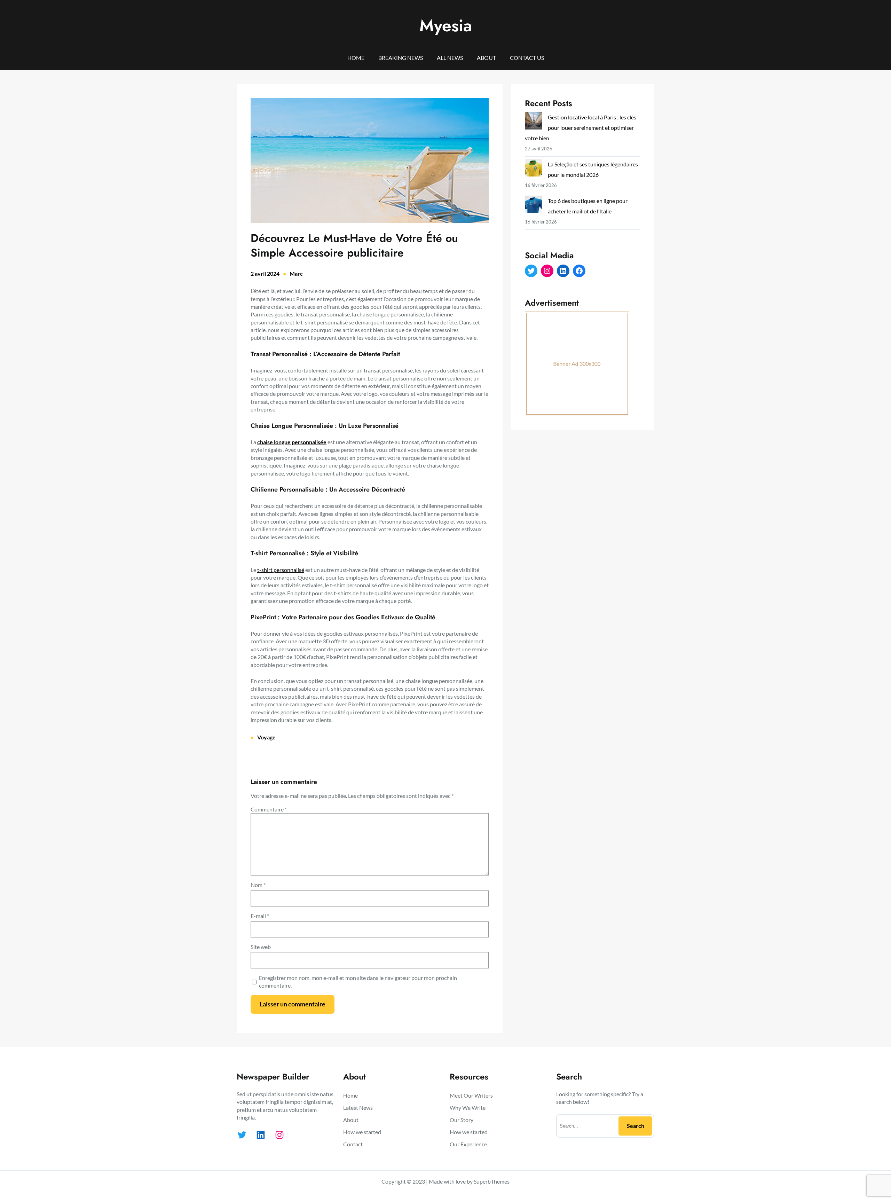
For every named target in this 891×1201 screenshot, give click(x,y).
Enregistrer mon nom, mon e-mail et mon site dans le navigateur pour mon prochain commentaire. (358, 981)
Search (635, 1125)
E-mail (260, 915)
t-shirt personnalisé (280, 569)
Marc (296, 273)
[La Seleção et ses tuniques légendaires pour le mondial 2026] (533, 169)
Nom (258, 884)
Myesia (445, 26)
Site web (261, 946)
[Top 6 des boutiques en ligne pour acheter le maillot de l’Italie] (533, 206)
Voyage (266, 737)
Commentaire (269, 809)
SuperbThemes (492, 1181)
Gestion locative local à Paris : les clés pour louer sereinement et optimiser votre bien (580, 127)
